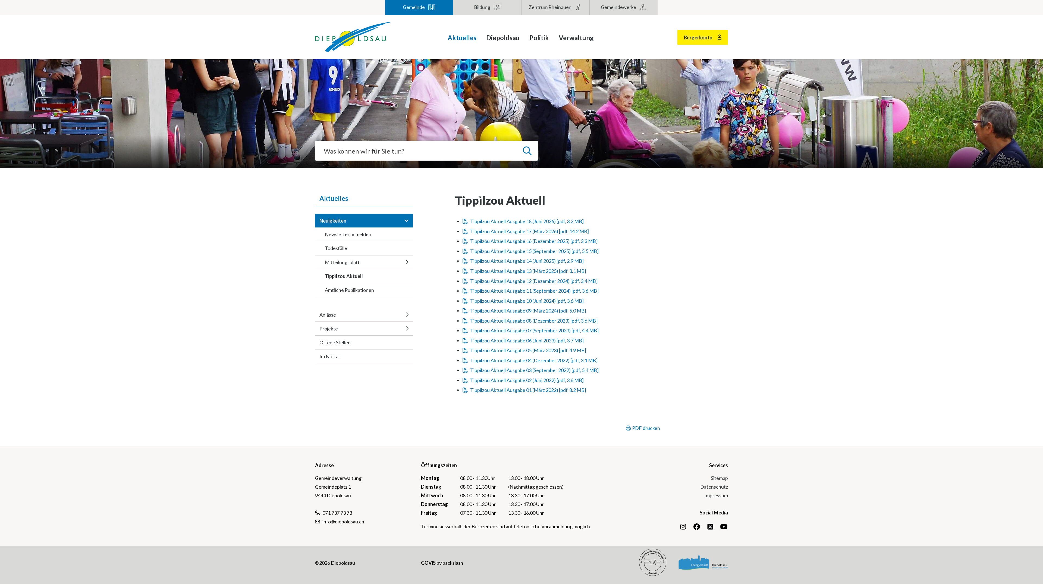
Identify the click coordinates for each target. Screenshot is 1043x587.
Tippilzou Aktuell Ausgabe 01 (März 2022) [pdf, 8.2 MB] (528, 390)
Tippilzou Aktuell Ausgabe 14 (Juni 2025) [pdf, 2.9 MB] (527, 261)
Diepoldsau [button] (503, 38)
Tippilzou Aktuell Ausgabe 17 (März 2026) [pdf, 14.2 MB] (529, 231)
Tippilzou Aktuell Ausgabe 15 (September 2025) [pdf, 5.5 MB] (534, 251)
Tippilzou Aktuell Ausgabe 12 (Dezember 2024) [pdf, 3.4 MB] (534, 281)
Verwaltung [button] (576, 38)
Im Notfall (330, 356)
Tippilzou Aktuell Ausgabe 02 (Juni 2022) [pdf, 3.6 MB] (527, 380)
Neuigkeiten (332, 221)
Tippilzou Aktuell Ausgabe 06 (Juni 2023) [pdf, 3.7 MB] (527, 341)
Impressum (716, 495)
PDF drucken (645, 428)
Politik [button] (539, 38)
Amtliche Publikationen (349, 290)
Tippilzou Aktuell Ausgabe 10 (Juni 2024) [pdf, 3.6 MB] (527, 301)
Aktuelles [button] (462, 38)
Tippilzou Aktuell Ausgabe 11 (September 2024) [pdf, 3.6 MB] (534, 291)
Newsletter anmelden (348, 234)
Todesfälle (336, 248)
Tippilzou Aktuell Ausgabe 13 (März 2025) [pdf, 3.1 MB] (528, 271)
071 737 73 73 (337, 513)
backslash (452, 563)
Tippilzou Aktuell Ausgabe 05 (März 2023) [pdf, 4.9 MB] (528, 350)
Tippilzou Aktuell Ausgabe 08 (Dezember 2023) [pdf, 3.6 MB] (534, 321)
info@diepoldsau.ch (343, 521)
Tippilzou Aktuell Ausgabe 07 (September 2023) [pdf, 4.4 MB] (534, 330)
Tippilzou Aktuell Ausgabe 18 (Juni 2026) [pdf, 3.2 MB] (527, 221)
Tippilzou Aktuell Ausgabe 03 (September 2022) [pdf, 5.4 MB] (534, 370)
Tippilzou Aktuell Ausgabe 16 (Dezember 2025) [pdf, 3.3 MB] (534, 241)
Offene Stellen (335, 342)
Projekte (328, 329)
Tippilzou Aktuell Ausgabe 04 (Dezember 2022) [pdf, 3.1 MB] (534, 360)
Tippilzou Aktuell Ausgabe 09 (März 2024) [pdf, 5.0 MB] (528, 311)
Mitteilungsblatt (342, 262)
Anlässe (327, 315)
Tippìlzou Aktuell (344, 276)
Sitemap (719, 478)
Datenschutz (714, 487)
